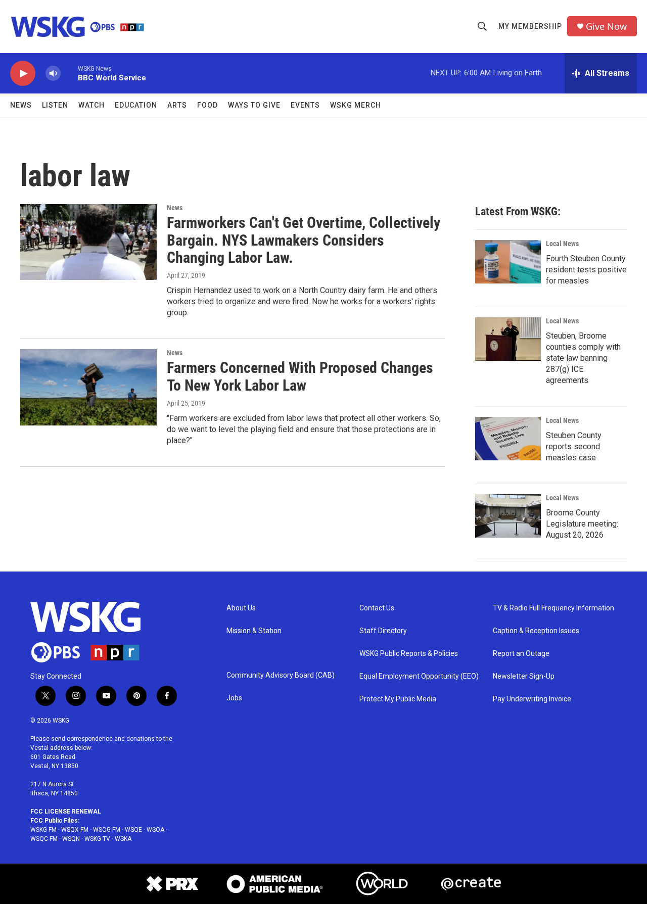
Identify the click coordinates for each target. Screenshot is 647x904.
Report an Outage (521, 653)
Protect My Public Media (397, 699)
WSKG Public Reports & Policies (408, 653)
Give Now (606, 26)
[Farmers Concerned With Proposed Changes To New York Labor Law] (88, 387)
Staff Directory (383, 631)
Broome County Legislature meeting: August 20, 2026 (582, 524)
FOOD (207, 105)
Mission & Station (254, 631)
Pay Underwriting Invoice (532, 699)
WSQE (133, 829)
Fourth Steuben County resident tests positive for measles (586, 270)
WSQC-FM (44, 838)
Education (136, 105)
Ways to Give (254, 105)
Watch (91, 105)
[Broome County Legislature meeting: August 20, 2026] (508, 516)
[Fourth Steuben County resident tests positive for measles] (508, 261)
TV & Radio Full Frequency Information (553, 608)
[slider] (69, 73)
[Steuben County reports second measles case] (508, 438)
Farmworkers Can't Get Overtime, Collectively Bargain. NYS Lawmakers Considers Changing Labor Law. (303, 240)
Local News (562, 244)
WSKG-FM (43, 829)
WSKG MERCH (355, 105)
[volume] (53, 73)
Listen (55, 105)
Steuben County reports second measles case (574, 446)
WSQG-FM (106, 829)
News (21, 105)
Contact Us (376, 608)
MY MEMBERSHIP (530, 26)
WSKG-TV (97, 838)
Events (305, 105)
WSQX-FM (74, 829)
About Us (241, 608)
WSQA (155, 829)
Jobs (234, 698)
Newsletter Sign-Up (523, 676)
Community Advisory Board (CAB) (280, 675)
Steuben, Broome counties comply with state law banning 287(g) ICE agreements (583, 358)
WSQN (71, 838)
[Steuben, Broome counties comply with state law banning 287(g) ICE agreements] (508, 339)
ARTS (177, 105)
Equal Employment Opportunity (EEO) (419, 676)
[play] (23, 73)
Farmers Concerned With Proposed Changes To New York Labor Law (300, 376)
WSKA (123, 838)
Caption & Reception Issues (536, 631)
